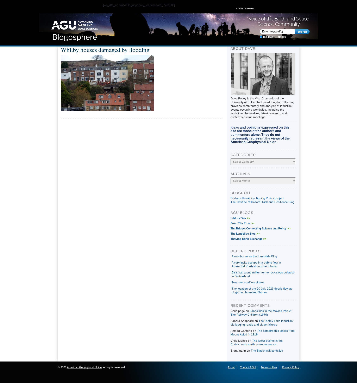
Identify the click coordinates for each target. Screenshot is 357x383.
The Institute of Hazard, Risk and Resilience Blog (262, 202)
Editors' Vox (240, 218)
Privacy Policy (290, 367)
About (231, 367)
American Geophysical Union (84, 367)
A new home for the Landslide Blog (254, 256)
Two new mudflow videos (248, 282)
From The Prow (243, 223)
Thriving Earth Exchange (249, 238)
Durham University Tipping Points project (257, 198)
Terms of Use (269, 367)
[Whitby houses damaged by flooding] (107, 82)
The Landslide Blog (245, 233)
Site (284, 37)
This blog (268, 37)
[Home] (74, 29)
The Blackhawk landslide (267, 350)
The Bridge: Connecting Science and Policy (260, 228)
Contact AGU (248, 367)
